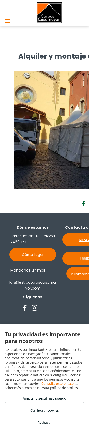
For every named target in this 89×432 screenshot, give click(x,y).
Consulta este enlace (57, 383)
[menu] (7, 21)
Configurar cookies (44, 410)
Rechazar (44, 422)
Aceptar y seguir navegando (44, 398)
